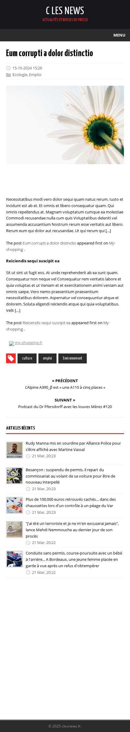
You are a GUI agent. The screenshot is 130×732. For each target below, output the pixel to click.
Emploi (35, 74)
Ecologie (19, 74)
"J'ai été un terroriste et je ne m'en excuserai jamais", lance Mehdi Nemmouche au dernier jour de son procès (72, 530)
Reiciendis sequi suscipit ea (46, 322)
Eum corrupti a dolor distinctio (49, 243)
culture (27, 358)
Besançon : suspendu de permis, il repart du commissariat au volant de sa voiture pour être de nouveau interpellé (70, 476)
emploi (47, 358)
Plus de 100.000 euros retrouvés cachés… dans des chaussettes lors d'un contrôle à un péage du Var (71, 502)
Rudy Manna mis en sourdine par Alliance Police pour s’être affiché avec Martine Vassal (73, 446)
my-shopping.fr (28, 342)
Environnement (72, 358)
